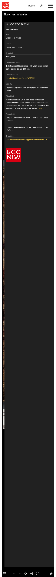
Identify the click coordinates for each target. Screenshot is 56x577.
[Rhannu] (32, 574)
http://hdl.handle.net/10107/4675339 (20, 78)
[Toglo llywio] (50, 5)
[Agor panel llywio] (5, 574)
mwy (40, 108)
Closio (14, 574)
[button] (6, 24)
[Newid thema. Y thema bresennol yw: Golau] (41, 5)
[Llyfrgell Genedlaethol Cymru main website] (5, 5)
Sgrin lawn (38, 574)
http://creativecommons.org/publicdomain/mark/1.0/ (26, 140)
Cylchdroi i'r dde (26, 574)
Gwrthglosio (20, 574)
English (31, 5)
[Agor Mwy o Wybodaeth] (51, 574)
